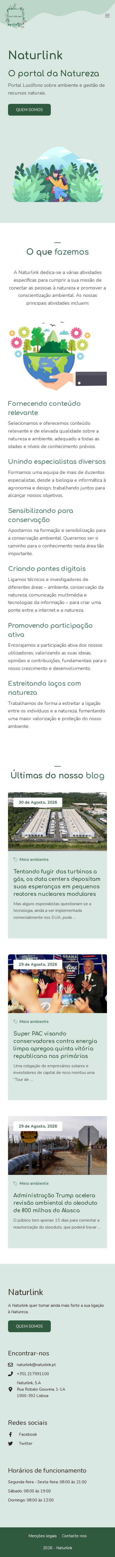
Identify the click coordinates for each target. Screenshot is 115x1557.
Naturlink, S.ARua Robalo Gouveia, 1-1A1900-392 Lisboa (41, 1389)
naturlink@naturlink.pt (36, 1364)
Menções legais (42, 1536)
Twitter (25, 1443)
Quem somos (29, 109)
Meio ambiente (34, 859)
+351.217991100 (33, 1373)
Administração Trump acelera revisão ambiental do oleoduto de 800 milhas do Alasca (55, 1203)
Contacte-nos (74, 1536)
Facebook (28, 1434)
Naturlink (64, 1548)
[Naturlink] (16, 16)
